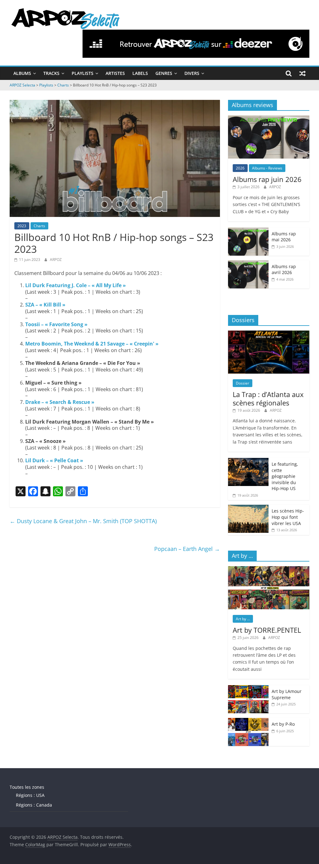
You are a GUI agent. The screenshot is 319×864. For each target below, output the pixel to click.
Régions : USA (30, 795)
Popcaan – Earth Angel (187, 548)
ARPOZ (56, 259)
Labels (140, 73)
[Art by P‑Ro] (248, 721)
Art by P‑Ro (283, 724)
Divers (191, 73)
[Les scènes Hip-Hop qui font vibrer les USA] (248, 508)
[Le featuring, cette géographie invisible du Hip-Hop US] (248, 461)
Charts (39, 225)
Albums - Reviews (267, 168)
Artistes (115, 73)
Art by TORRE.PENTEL (267, 630)
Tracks (51, 73)
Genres (163, 73)
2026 (240, 168)
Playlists (82, 73)
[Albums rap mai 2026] (248, 231)
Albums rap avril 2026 (284, 269)
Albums (22, 73)
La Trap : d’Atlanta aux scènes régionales (268, 398)
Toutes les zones (27, 787)
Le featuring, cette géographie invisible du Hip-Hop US (285, 476)
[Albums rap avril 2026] (248, 264)
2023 (21, 225)
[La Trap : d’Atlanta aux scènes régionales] (269, 334)
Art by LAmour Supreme (287, 694)
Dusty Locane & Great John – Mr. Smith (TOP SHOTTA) (83, 521)
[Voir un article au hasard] (302, 73)
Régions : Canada (34, 805)
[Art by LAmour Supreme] (248, 688)
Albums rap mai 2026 (284, 237)
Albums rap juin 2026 (267, 179)
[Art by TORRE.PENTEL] (269, 569)
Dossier (242, 383)
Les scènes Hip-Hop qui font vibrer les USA (288, 517)
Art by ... (243, 618)
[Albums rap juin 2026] (269, 119)
